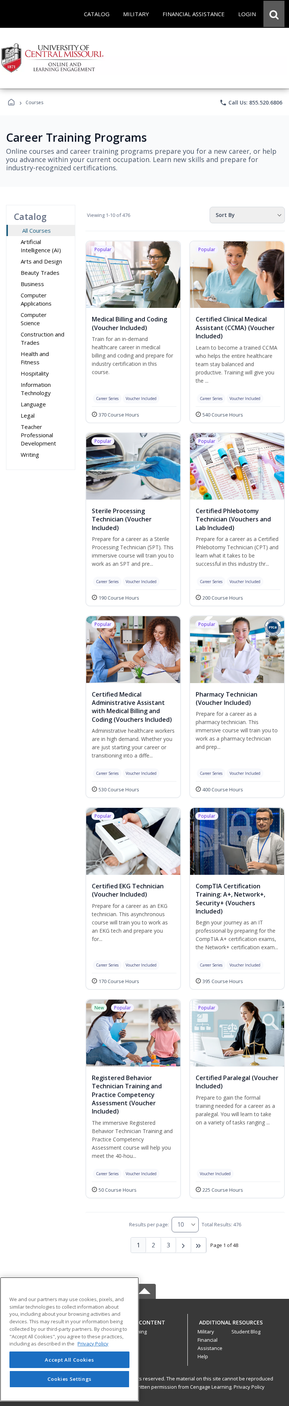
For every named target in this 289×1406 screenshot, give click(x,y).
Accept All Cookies (69, 1359)
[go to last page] (198, 1245)
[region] (69, 1339)
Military (206, 1331)
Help (203, 1356)
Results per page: (149, 1224)
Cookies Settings (69, 1379)
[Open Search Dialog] (273, 14)
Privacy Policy (249, 1386)
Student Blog (245, 1331)
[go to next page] (183, 1245)
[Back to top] (144, 1326)
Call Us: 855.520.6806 (250, 102)
